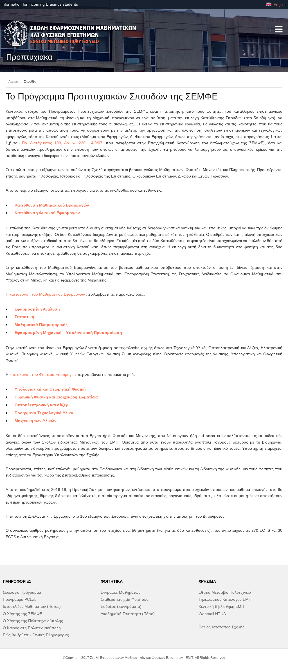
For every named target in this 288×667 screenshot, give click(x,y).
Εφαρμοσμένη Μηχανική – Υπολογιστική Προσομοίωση (68, 332)
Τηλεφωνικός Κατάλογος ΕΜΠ (225, 599)
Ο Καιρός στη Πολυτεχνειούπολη (32, 628)
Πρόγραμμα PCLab (20, 599)
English (280, 4)
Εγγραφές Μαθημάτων (120, 592)
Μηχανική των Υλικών (36, 420)
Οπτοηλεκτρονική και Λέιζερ (41, 405)
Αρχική (13, 81)
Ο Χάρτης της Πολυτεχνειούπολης (33, 621)
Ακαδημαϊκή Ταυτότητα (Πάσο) (128, 613)
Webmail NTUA (212, 613)
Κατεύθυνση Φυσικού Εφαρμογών (47, 212)
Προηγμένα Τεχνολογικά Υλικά (44, 413)
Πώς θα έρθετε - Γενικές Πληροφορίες (36, 635)
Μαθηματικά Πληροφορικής (41, 324)
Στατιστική (24, 316)
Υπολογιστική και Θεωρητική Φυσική (50, 389)
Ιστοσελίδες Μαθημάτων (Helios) (32, 606)
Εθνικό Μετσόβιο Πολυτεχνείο (225, 592)
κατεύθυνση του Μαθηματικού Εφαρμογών (47, 294)
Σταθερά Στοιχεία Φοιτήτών (124, 599)
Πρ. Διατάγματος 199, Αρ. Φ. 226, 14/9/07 (62, 143)
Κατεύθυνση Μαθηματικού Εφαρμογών (52, 205)
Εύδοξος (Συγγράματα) (121, 606)
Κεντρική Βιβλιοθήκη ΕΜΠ (221, 606)
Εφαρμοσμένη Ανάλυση (37, 309)
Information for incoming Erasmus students (39, 4)
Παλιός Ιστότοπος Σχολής (221, 627)
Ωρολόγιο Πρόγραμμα (22, 592)
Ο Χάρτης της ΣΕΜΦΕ (22, 613)
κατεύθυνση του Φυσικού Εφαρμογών (43, 374)
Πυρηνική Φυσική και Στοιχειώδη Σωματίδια (56, 397)
